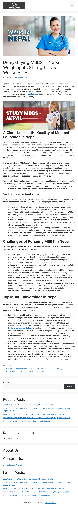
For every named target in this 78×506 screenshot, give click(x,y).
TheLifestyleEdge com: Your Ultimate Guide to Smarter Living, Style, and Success (36, 418)
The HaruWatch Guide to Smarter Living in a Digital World (26, 421)
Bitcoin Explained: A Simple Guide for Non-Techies (26, 372)
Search (6, 383)
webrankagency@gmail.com (14, 465)
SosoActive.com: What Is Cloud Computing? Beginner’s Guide (28, 405)
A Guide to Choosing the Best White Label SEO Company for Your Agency (36, 369)
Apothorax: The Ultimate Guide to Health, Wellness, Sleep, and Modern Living (35, 414)
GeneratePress (51, 503)
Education (10, 365)
